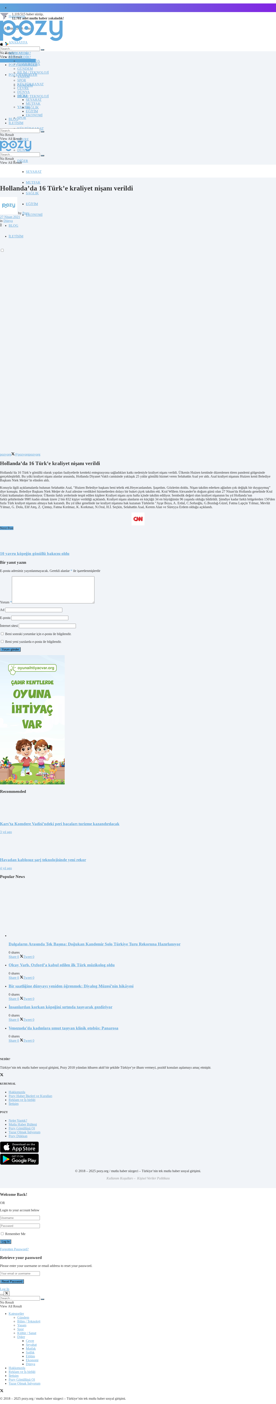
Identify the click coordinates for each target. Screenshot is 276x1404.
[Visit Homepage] (31, 40)
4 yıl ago (6, 868)
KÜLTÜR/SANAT (30, 84)
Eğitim (30, 1356)
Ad (2, 610)
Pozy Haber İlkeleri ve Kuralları (30, 1096)
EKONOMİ (34, 215)
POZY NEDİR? (20, 57)
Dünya (8, 221)
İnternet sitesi (9, 626)
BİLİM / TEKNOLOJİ (33, 96)
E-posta (5, 618)
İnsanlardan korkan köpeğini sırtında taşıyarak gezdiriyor (60, 1007)
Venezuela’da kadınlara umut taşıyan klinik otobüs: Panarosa (63, 1028)
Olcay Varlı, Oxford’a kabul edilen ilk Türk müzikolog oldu (62, 965)
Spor (20, 1329)
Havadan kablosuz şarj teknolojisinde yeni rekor (43, 859)
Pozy (25, 213)
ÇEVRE (23, 139)
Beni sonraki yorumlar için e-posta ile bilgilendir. (38, 634)
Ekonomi (32, 1360)
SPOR (21, 118)
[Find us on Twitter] (1, 1391)
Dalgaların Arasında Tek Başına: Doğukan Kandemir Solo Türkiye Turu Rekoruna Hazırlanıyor (94, 944)
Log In (4, 1289)
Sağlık (30, 1352)
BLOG (13, 225)
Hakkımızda (17, 1092)
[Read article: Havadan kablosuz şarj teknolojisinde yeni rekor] (138, 843)
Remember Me (15, 1234)
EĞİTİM (32, 204)
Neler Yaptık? (18, 1120)
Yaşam (21, 1325)
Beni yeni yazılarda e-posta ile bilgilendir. (33, 641)
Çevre (30, 1341)
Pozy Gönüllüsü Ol (22, 1128)
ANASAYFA (18, 42)
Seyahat (31, 1344)
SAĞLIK (32, 193)
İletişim (14, 7)
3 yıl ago (6, 832)
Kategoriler (16, 1313)
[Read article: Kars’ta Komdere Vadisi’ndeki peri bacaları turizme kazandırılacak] (138, 807)
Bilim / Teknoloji (28, 1321)
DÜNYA (23, 92)
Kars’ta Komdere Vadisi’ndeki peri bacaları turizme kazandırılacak (59, 823)
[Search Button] (42, 49)
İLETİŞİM (16, 123)
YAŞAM (23, 76)
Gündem (23, 1317)
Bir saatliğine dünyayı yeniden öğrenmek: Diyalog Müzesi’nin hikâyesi (71, 986)
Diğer (21, 1337)
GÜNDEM (25, 68)
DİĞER (22, 161)
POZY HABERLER (23, 65)
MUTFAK (33, 182)
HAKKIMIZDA (28, 61)
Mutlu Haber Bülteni (23, 1124)
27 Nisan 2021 (10, 217)
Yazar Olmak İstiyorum (24, 1132)
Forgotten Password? (14, 1249)
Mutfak (31, 1348)
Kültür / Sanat (26, 1333)
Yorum (6, 602)
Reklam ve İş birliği (22, 1100)
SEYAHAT (34, 171)
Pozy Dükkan (18, 1136)
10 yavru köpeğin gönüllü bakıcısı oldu (34, 553)
